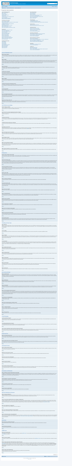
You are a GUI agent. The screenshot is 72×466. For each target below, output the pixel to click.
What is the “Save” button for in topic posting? (7, 37)
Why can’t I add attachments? (5, 35)
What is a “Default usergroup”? (33, 17)
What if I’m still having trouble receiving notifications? (36, 41)
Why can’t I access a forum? (5, 34)
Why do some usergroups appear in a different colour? (36, 16)
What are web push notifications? (34, 38)
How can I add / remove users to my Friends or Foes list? (37, 25)
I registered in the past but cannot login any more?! (8, 16)
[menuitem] (7, 6)
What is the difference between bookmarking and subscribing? (37, 33)
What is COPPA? (4, 13)
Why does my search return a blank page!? (35, 29)
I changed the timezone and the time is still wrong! (8, 23)
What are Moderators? (32, 13)
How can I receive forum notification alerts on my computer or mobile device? (39, 39)
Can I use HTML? (4, 42)
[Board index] (6, 3)
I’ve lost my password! (4, 17)
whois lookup (3, 443)
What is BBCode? (4, 41)
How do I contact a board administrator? (35, 49)
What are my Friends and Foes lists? (34, 24)
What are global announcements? (6, 44)
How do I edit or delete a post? (5, 30)
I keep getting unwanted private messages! (35, 21)
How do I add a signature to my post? (6, 31)
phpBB (28, 128)
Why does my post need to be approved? (7, 38)
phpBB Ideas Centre (37, 438)
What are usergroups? (32, 14)
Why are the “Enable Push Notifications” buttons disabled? (37, 40)
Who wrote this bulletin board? (33, 47)
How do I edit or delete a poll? (5, 33)
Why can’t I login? (4, 15)
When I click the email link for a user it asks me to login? (8, 27)
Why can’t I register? (4, 14)
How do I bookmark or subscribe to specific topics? (36, 34)
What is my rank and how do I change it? (7, 26)
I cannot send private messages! (34, 20)
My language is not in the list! (5, 24)
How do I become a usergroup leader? (34, 15)
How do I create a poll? (4, 32)
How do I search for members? (34, 30)
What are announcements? (5, 45)
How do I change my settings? (5, 21)
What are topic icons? (4, 47)
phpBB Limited (24, 433)
